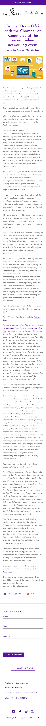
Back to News (24, 668)
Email (5, 626)
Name (5, 616)
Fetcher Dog (18, 718)
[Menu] (41, 12)
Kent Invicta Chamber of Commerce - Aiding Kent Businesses (19, 569)
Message (6, 636)
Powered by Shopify (32, 718)
